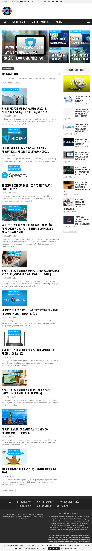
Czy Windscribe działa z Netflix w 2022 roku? (82, 141)
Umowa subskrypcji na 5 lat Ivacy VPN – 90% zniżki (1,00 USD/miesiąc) (24, 53)
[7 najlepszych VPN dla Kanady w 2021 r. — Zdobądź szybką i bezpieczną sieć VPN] (14, 96)
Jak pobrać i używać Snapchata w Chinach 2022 (77, 81)
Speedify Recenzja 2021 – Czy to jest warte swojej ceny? (27, 187)
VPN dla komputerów (70, 501)
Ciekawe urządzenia (25, 79)
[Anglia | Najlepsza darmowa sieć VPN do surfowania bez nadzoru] (14, 417)
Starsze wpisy (9, 490)
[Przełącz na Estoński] (57, 1)
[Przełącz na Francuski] (29, 1)
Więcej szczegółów (69, 548)
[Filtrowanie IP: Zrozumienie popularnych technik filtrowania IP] (68, 202)
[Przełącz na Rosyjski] (21, 1)
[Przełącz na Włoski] (33, 1)
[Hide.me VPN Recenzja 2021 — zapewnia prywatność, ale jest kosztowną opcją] (14, 136)
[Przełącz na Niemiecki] (53, 1)
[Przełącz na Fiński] (25, 1)
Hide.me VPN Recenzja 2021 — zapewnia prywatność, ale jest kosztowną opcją (25, 149)
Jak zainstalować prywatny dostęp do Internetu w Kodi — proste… (82, 112)
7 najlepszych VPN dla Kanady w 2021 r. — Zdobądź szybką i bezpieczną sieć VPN (26, 110)
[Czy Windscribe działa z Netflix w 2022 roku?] (68, 142)
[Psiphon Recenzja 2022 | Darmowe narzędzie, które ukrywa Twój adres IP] (68, 185)
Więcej (59, 21)
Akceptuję (54, 548)
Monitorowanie (8, 82)
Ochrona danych (14, 133)
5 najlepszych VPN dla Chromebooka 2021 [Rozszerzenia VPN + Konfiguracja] (26, 391)
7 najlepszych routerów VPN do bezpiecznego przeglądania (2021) (28, 351)
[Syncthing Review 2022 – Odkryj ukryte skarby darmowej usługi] (68, 127)
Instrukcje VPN (18, 21)
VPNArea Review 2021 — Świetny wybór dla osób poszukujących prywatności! (30, 312)
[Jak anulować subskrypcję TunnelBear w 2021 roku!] (14, 457)
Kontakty (5, 2)
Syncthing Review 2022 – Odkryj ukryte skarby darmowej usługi (81, 127)
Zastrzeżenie (14, 2)
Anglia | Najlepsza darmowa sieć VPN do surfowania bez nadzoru (25, 431)
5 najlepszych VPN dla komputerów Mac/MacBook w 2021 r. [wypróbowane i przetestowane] (31, 272)
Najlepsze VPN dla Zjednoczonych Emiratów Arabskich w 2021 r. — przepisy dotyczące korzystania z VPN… (27, 228)
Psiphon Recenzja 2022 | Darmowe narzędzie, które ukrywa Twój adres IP (76, 187)
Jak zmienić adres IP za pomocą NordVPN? (82, 98)
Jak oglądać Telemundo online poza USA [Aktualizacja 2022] (82, 220)
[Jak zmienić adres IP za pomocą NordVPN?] (68, 99)
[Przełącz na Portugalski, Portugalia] (61, 1)
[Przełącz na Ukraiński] (49, 1)
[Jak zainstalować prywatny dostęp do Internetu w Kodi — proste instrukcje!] (68, 112)
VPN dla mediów (44, 505)
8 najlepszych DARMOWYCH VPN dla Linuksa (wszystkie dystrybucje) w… (82, 170)
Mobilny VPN (52, 79)
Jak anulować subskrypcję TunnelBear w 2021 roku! (29, 470)
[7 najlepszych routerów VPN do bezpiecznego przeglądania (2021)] (14, 338)
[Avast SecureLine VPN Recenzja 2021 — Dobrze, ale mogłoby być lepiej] (79, 38)
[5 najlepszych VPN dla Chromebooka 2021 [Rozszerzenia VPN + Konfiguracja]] (14, 378)
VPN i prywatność (40, 21)
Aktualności (12, 79)
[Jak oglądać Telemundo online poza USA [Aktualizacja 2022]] (68, 220)
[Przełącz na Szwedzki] (45, 1)
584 (4, 32)
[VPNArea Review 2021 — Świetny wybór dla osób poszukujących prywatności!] (14, 298)
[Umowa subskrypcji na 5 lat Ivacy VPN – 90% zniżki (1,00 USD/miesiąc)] (68, 155)
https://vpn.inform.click (77, 516)
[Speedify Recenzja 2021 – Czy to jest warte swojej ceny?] (14, 173)
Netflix (18, 82)
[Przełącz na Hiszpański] (41, 1)
